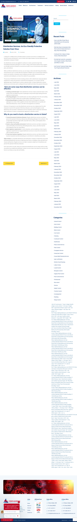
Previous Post (10, 163)
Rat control (56, 282)
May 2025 (56, 122)
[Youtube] (70, 1)
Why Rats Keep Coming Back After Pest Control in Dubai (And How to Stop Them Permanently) (62, 49)
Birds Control (57, 230)
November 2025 (58, 105)
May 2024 (56, 157)
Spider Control (57, 288)
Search (55, 18)
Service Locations (49, 5)
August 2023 (57, 183)
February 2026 (57, 96)
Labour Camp (57, 265)
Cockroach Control (58, 238)
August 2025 (57, 114)
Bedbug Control (58, 227)
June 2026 (56, 85)
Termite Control (58, 291)
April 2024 (56, 160)
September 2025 (58, 111)
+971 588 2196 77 (67, 510)
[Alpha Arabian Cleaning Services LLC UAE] (8, 5)
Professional (8, 40)
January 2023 (57, 204)
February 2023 (57, 201)
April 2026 (56, 91)
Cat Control (57, 233)
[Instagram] (72, 1)
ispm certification (58, 259)
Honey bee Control (58, 253)
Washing (56, 297)
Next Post (43, 163)
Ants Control (57, 224)
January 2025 (57, 134)
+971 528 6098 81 (67, 508)
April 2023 (56, 195)
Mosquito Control (58, 270)
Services (29, 508)
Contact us (70, 5)
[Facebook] (66, 1)
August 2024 (57, 149)
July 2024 (56, 152)
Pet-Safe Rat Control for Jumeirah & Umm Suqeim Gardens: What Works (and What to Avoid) (62, 61)
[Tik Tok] (75, 1)
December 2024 (58, 137)
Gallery (57, 5)
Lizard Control (57, 267)
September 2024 (58, 146)
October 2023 (57, 178)
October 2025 (57, 108)
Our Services (32, 5)
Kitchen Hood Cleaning (59, 262)
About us (25, 5)
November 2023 (58, 175)
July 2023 (56, 186)
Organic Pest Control (59, 273)
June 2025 (56, 120)
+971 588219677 (24, 1)
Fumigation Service (58, 250)
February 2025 (57, 131)
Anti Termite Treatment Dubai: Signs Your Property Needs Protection (63, 67)
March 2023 (57, 198)
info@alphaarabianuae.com (9, 1)
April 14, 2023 (13, 52)
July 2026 (56, 82)
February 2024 (57, 166)
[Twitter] (68, 1)
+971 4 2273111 (51, 508)
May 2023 (56, 192)
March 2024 (57, 163)
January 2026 (57, 99)
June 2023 (56, 189)
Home (20, 5)
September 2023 (58, 181)
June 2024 (56, 154)
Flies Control (57, 247)
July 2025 (56, 117)
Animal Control (57, 221)
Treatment (40, 5)
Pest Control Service (59, 276)
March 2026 (57, 93)
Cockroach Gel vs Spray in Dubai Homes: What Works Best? (62, 54)
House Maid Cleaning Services (61, 256)
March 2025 (57, 128)
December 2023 (58, 172)
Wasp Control (57, 299)
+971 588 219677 (51, 510)
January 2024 (57, 169)
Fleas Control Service (59, 244)
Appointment (64, 520)
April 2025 (56, 125)
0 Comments (22, 52)
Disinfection (57, 241)
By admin (6, 52)
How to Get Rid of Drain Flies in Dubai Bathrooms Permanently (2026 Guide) (61, 42)
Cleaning (56, 236)
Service (14, 40)
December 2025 (58, 102)
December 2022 (58, 207)
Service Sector (63, 5)
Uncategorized (57, 294)
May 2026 (56, 88)
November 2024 (58, 140)
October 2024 (57, 143)
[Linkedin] (73, 1)
